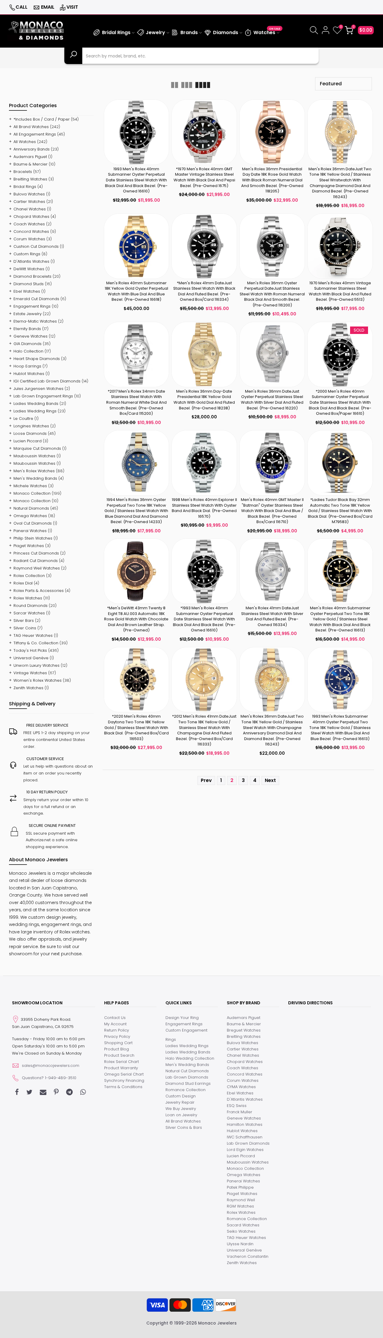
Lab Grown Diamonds (186, 1077)
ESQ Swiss (237, 1105)
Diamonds (225, 32)
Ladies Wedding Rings (35, 411)
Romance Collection (185, 1090)
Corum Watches (29, 239)
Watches (266, 31)
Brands (189, 32)
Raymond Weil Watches (36, 568)
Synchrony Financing (124, 1080)
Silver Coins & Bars (183, 1127)
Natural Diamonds (31, 508)
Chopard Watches (31, 216)
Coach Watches (29, 224)
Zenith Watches (28, 688)
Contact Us (115, 1017)
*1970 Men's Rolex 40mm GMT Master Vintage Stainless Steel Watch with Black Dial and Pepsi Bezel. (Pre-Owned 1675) (204, 177)
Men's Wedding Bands (35, 478)
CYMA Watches (241, 1087)
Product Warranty (121, 1068)
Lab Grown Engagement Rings (43, 396)
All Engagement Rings (34, 134)
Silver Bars (23, 620)
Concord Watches (31, 231)
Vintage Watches (30, 673)
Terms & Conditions (123, 1087)
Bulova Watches (29, 194)
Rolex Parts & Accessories (38, 590)
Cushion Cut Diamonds (36, 246)
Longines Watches (31, 426)
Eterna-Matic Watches (35, 321)
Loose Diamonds (30, 433)
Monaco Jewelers (217, 1323)
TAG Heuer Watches (33, 635)
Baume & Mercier (30, 164)
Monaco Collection (32, 493)
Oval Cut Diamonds (32, 523)
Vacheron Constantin (247, 1256)
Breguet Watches (244, 1030)
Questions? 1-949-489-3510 (49, 1078)
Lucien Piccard (27, 441)
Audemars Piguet (30, 157)
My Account (115, 1024)
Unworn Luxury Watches (36, 665)
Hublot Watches (28, 373)
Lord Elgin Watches (245, 1149)
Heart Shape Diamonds (36, 359)
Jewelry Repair (179, 1102)
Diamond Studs (28, 284)
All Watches (24, 142)
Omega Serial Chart (124, 1074)
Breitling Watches (30, 179)
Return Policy (116, 1030)
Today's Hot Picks (30, 650)
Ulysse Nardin (240, 1244)
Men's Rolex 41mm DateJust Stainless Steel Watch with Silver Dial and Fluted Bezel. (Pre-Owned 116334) (272, 616)
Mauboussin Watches (34, 456)
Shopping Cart (118, 1043)
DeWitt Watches (28, 269)
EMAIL (47, 7)
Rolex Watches (27, 598)
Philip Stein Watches (32, 538)
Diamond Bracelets (32, 276)
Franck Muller (239, 1112)
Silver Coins (24, 628)
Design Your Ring (182, 1017)
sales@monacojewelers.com (50, 1065)
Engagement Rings (32, 306)
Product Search (119, 1055)
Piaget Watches (28, 546)
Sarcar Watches (29, 613)
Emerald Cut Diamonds (36, 299)
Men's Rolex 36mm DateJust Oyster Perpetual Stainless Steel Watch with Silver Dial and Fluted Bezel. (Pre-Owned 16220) (272, 399)
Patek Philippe (240, 1187)
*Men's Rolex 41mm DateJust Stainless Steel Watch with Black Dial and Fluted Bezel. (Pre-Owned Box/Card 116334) (204, 291)
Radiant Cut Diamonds (35, 561)
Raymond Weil (241, 1200)
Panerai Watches (30, 531)
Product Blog (116, 1049)
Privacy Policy (117, 1036)
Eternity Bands (27, 329)
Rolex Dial (23, 583)
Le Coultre (23, 418)
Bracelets (22, 171)
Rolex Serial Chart (121, 1061)
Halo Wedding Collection (189, 1058)
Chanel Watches (29, 209)
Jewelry (155, 32)
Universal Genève (30, 658)
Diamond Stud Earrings (188, 1083)
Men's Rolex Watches (34, 471)
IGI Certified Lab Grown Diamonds (46, 381)
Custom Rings (26, 254)
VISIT (72, 7)
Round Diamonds (30, 605)
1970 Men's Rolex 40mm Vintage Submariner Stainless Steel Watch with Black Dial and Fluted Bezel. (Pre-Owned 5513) (340, 291)
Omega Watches (30, 516)
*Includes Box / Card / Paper (41, 119)
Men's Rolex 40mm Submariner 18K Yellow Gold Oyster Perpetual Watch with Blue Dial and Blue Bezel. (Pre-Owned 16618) (136, 291)
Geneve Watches (30, 336)
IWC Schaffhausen (244, 1137)
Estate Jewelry (27, 314)
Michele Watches (30, 486)
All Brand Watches (31, 127)
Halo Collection (28, 351)
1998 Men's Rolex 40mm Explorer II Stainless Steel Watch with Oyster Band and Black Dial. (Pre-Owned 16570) (204, 508)
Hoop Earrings (27, 366)
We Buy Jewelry (180, 1108)
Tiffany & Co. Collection (35, 643)
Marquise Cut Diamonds (37, 448)
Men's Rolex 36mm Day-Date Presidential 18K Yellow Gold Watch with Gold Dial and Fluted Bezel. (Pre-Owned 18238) (204, 399)
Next (270, 780)
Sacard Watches (243, 1225)
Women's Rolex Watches (37, 680)
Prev (206, 780)
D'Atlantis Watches (31, 261)
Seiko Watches (241, 1231)
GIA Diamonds (27, 344)
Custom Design (180, 1096)
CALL (22, 7)
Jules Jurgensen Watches (38, 388)
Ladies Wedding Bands (35, 403)
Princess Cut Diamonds (36, 553)
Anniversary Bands (31, 149)
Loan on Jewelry (181, 1115)
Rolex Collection (29, 575)
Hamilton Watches (244, 1124)
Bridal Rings (116, 32)
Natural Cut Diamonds (187, 1071)
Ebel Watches (26, 291)
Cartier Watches (29, 201)
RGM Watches (240, 1206)
